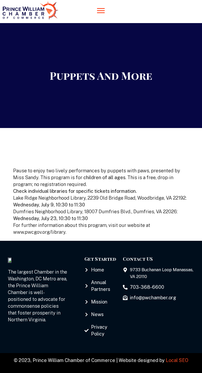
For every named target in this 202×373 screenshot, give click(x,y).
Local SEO (177, 360)
